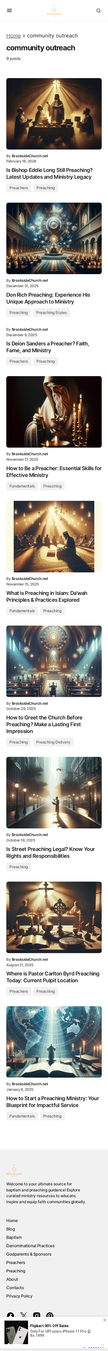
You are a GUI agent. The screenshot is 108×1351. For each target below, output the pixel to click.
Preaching (45, 187)
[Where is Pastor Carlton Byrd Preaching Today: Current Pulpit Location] (54, 917)
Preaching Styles (51, 312)
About (12, 1279)
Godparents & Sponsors (29, 1254)
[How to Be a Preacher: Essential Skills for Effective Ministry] (54, 412)
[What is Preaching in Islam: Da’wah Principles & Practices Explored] (54, 536)
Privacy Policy (19, 1296)
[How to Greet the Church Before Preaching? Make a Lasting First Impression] (54, 661)
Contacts (15, 1287)
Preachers (18, 187)
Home (13, 35)
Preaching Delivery (53, 742)
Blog (10, 1228)
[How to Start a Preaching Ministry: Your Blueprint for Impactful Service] (54, 1042)
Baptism (14, 1237)
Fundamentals (22, 486)
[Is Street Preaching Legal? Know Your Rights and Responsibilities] (54, 792)
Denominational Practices (30, 1245)
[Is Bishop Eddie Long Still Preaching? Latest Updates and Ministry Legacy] (54, 114)
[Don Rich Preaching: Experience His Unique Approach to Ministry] (54, 238)
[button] (9, 10)
